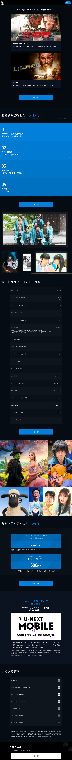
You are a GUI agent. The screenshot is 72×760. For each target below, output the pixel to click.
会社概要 (16, 750)
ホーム (11, 750)
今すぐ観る (36, 98)
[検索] (63, 2)
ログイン (68, 2)
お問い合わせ (29, 750)
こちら (37, 332)
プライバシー (22, 750)
